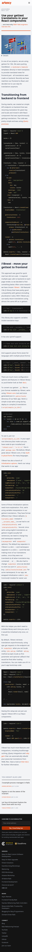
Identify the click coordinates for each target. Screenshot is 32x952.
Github (4, 939)
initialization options (9, 463)
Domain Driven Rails (8, 915)
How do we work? (8, 885)
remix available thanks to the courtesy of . (16, 55)
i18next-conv (11, 393)
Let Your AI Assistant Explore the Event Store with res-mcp (14, 803)
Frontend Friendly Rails (9, 900)
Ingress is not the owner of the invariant (13, 792)
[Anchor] (1, 819)
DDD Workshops (7, 872)
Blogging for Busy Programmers (13, 911)
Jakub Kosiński (5, 9)
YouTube (5, 930)
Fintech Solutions (7, 863)
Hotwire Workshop (8, 875)
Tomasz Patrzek (6, 808)
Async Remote (6, 897)
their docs (25, 762)
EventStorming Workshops (11, 866)
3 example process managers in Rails (16, 783)
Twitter (4, 933)
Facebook (5, 942)
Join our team (6, 946)
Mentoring (5, 869)
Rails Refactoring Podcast (10, 927)
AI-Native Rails (6, 879)
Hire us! (4, 888)
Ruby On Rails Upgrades (10, 860)
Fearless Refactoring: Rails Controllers (14, 903)
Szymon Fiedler (6, 797)
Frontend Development (9, 882)
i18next (16, 287)
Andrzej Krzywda (7, 786)
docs (24, 383)
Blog (3, 923)
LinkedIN (5, 936)
